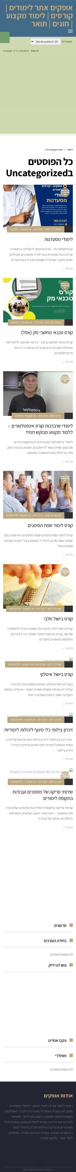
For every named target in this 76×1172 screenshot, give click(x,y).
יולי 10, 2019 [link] (55, 415)
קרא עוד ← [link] (67, 268)
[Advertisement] (38, 95)
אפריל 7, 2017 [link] (54, 608)
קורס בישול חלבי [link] (58, 619)
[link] (5, 37)
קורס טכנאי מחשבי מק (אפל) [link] (47, 332)
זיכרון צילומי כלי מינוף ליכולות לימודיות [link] (38, 730)
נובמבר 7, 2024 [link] (53, 229)
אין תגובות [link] (26, 229)
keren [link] (14, 229)
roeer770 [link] (12, 515)
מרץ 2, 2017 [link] (55, 781)
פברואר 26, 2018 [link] (53, 515)
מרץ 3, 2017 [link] (55, 719)
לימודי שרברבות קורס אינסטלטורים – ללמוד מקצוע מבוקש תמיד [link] (40, 429)
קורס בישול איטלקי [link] (56, 674)
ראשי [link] (70, 149)
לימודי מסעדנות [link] (58, 239)
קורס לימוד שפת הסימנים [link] (50, 525)
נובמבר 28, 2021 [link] (53, 322)
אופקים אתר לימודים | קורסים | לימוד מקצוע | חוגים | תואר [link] (39, 15)
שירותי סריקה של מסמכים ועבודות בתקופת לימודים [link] (42, 795)
